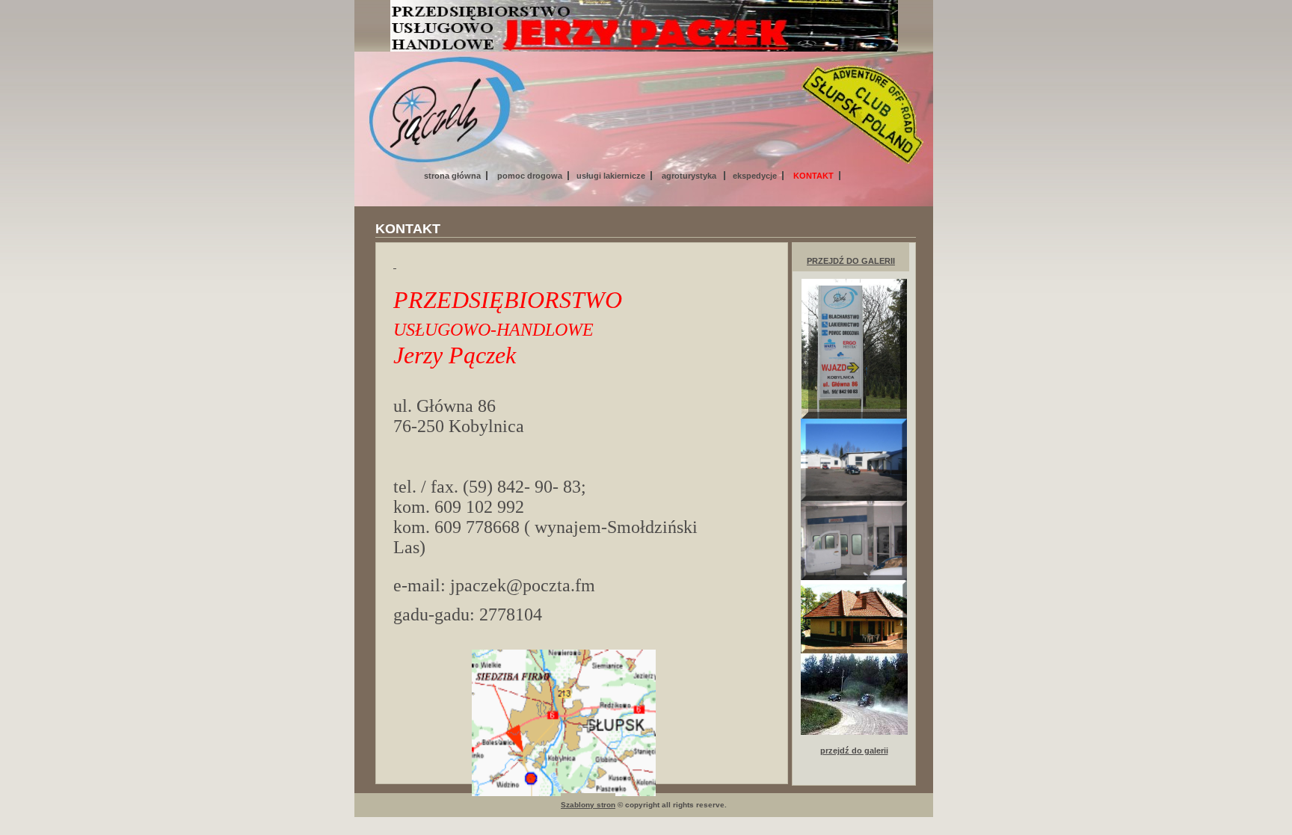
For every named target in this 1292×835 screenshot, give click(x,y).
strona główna (452, 175)
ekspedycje (755, 175)
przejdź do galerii (851, 260)
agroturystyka (690, 175)
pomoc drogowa (529, 175)
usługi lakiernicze (610, 175)
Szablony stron (588, 805)
